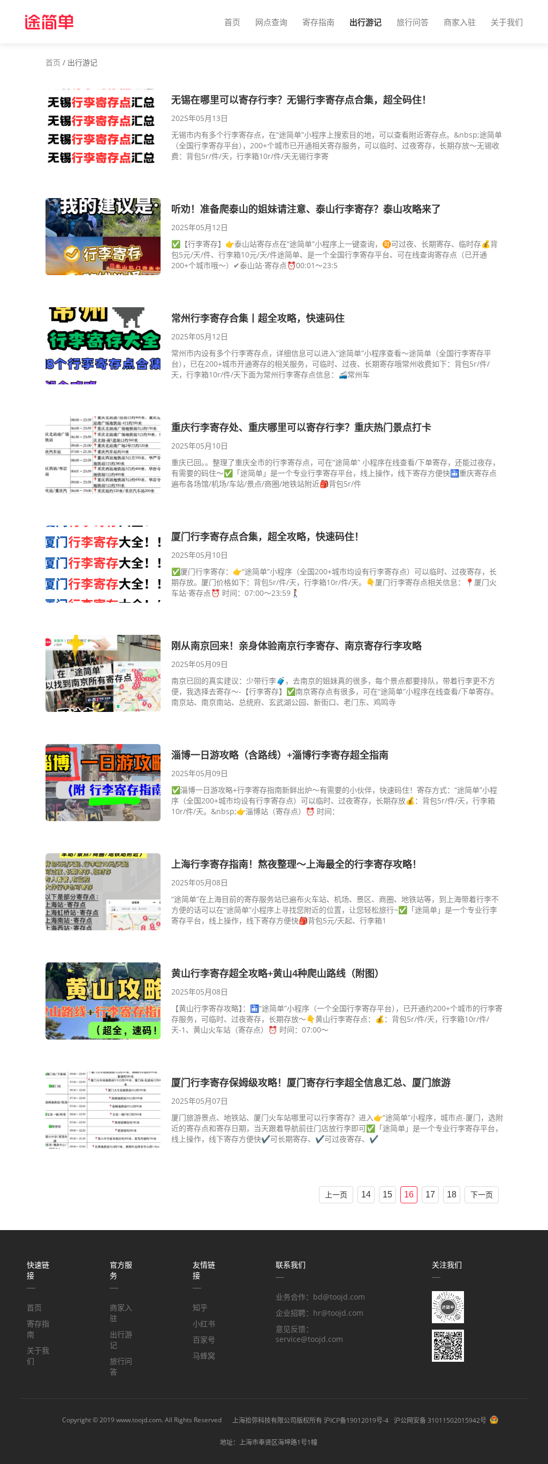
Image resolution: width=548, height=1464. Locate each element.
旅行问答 (413, 22)
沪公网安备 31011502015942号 (440, 1420)
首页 (232, 22)
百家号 (204, 1339)
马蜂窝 (204, 1356)
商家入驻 (460, 22)
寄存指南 (318, 22)
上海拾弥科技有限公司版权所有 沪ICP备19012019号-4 (310, 1420)
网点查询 (271, 22)
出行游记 (365, 22)
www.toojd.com (139, 1419)
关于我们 (507, 22)
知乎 (200, 1307)
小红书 (204, 1323)
